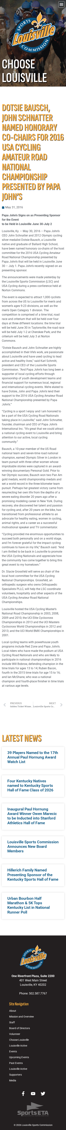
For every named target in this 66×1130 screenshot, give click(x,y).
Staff (12, 1022)
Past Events (16, 1063)
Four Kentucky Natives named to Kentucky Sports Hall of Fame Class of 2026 (30, 785)
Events (13, 1051)
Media (12, 1080)
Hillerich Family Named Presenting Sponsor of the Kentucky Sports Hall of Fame (32, 874)
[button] (61, 4)
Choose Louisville (19, 1039)
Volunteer (14, 1034)
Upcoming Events (19, 1057)
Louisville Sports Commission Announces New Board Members (33, 846)
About (12, 1010)
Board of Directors (19, 1028)
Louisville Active (18, 1045)
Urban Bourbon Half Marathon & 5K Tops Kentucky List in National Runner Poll (28, 905)
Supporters (15, 1074)
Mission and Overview (21, 1016)
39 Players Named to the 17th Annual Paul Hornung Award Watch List (32, 757)
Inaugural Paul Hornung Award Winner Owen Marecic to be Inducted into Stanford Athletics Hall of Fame (32, 816)
